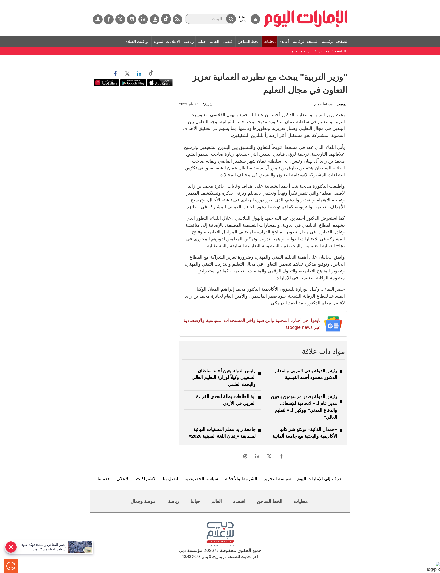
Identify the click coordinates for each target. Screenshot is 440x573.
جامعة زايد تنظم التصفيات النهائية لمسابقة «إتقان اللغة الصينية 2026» (222, 433)
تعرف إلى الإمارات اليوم (320, 478)
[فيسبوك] (109, 19)
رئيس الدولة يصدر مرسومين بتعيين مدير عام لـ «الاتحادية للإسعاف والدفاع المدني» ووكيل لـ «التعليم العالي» (304, 407)
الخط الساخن (248, 41)
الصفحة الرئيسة (335, 41)
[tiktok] (166, 19)
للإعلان (123, 478)
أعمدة (284, 41)
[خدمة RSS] (177, 19)
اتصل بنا (170, 478)
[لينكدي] (143, 19)
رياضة (189, 41)
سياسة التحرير (277, 478)
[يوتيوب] (154, 19)
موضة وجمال (143, 501)
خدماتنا (104, 478)
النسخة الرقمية (305, 41)
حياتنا (201, 41)
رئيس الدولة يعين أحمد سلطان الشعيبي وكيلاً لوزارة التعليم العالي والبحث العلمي (224, 377)
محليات (269, 41)
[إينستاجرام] (131, 19)
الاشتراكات (146, 478)
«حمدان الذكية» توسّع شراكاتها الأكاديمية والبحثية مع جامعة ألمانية (305, 433)
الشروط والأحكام (241, 478)
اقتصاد (228, 41)
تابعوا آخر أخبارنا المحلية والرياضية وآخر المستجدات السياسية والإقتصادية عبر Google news (252, 324)
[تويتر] (120, 19)
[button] (231, 18)
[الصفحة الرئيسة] (305, 2)
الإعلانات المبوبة (166, 41)
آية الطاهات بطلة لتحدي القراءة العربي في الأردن (226, 400)
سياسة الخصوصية (201, 478)
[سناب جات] (98, 19)
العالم (214, 41)
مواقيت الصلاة (138, 41)
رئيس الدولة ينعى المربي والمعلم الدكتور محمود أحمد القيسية (306, 374)
